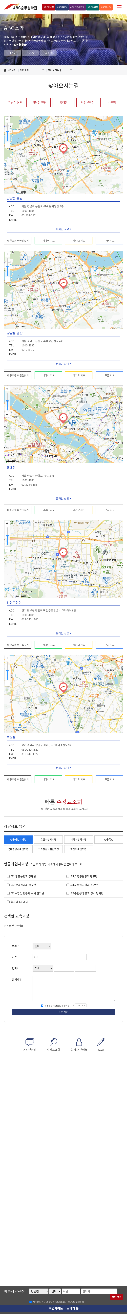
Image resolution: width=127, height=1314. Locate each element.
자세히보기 (81, 1005)
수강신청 (30, 53)
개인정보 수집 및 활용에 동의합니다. (49, 1301)
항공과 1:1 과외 (19, 902)
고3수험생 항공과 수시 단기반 (27, 893)
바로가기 (62, 1308)
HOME (11, 70)
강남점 (49, 7)
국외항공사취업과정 (48, 849)
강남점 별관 (39, 102)
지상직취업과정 (78, 849)
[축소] (7, 145)
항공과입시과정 (18, 839)
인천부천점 (77, 7)
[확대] (7, 119)
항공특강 (108, 839)
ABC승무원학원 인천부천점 (20, 6)
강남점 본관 (15, 102)
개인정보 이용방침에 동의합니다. (59, 1005)
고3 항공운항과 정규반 (23, 876)
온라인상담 (13, 53)
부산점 (106, 7)
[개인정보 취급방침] (75, 1301)
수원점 (93, 7)
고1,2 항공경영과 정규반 (84, 885)
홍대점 (62, 7)
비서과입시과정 (78, 839)
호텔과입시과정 (48, 839)
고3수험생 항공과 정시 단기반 (87, 893)
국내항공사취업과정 (18, 849)
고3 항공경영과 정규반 (23, 885)
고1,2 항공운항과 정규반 (84, 876)
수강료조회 (48, 53)
